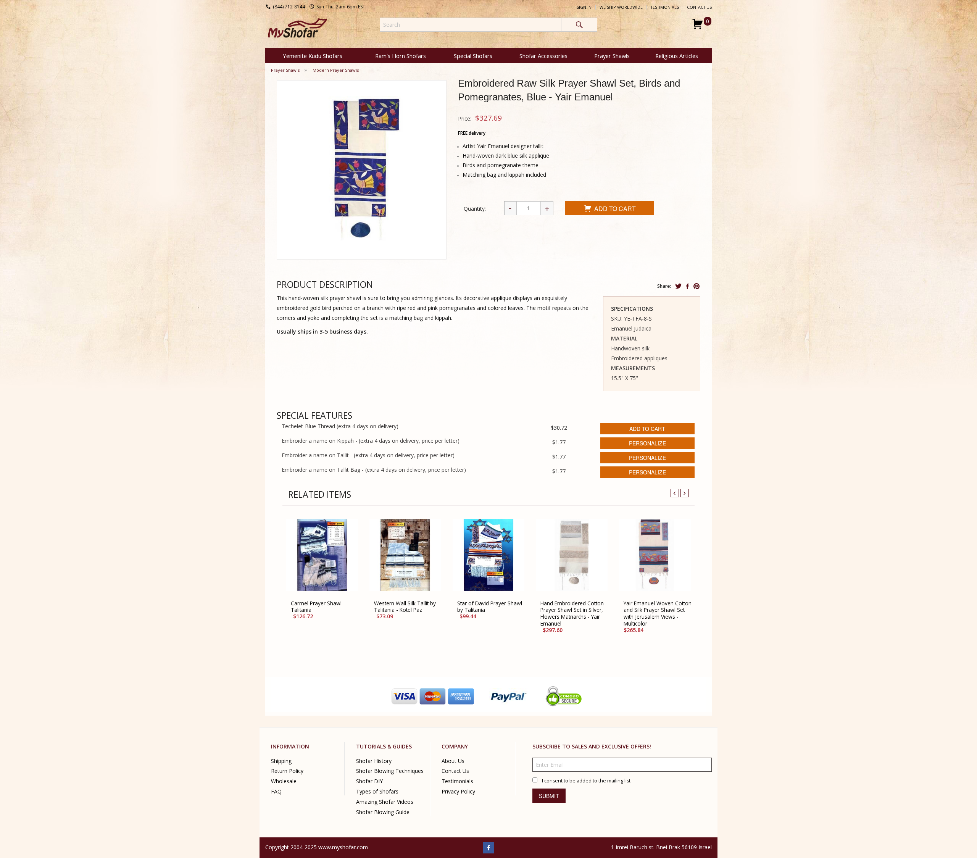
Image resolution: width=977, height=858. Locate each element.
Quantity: (475, 208)
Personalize (647, 443)
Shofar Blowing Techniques (390, 770)
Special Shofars (473, 56)
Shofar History (374, 760)
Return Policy (287, 770)
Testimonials (665, 7)
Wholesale (284, 781)
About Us (453, 760)
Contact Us (699, 7)
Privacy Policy (458, 791)
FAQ (276, 791)
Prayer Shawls (612, 56)
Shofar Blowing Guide (383, 812)
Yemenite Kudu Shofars (312, 56)
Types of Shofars (377, 791)
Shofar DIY (369, 781)
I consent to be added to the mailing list (586, 780)
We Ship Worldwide (621, 7)
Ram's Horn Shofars (400, 56)
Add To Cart (615, 208)
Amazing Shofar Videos (384, 801)
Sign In (584, 7)
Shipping (281, 760)
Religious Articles (676, 56)
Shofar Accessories (543, 56)
